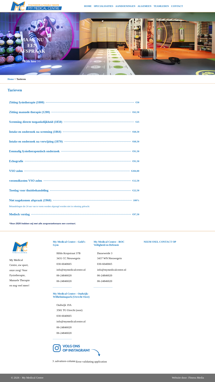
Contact (177, 6)
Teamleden (161, 6)
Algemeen (144, 6)
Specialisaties (103, 6)
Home (88, 6)
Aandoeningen (125, 6)
